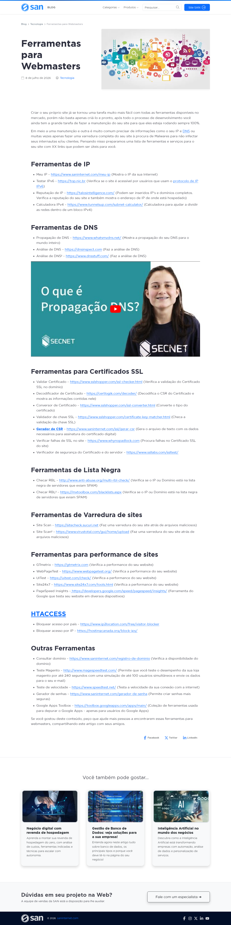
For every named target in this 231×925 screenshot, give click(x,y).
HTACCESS (48, 613)
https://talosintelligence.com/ (90, 193)
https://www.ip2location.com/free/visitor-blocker (119, 624)
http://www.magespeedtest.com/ (90, 670)
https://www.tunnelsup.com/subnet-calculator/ (105, 204)
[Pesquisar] (178, 7)
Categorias (110, 7)
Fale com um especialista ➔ (179, 897)
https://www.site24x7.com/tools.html (83, 584)
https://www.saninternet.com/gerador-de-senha (108, 694)
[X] (195, 918)
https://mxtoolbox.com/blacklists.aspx (91, 492)
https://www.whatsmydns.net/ (97, 238)
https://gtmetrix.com (71, 565)
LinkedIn (192, 737)
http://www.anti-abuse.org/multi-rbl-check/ (94, 480)
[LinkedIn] (201, 918)
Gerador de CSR (49, 429)
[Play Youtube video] (115, 308)
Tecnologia (36, 24)
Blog (24, 24)
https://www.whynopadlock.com (114, 440)
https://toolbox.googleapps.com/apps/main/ (111, 705)
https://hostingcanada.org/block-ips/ (107, 631)
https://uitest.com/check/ (70, 578)
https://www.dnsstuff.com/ (87, 256)
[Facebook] (184, 918)
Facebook (153, 737)
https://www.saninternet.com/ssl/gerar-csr (101, 429)
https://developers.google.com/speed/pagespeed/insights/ (119, 591)
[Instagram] (190, 918)
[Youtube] (207, 918)
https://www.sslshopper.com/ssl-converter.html (117, 405)
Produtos (130, 7)
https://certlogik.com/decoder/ (112, 393)
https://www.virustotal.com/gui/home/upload (92, 532)
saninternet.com (67, 918)
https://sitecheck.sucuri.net (76, 525)
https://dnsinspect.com (83, 249)
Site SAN (194, 7)
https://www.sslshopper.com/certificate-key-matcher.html (124, 417)
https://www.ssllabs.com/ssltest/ (152, 452)
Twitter (173, 737)
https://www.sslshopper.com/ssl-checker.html (106, 382)
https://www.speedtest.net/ (94, 687)
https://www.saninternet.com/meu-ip (80, 174)
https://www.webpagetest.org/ (87, 571)
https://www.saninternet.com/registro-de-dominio (110, 658)
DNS (186, 131)
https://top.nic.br (72, 181)
